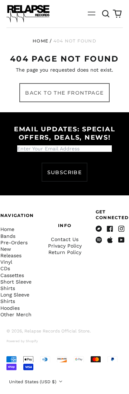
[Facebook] (110, 229)
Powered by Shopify (22, 341)
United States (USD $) (33, 381)
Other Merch (16, 314)
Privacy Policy (65, 246)
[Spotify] (99, 240)
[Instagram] (121, 229)
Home (40, 41)
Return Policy (64, 252)
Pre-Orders (14, 242)
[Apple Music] (110, 240)
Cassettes (12, 275)
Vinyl (6, 262)
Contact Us (64, 239)
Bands (7, 236)
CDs (5, 268)
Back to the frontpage (64, 93)
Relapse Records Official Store (57, 331)
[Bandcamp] (99, 229)
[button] (106, 13)
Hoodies (10, 308)
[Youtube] (121, 240)
